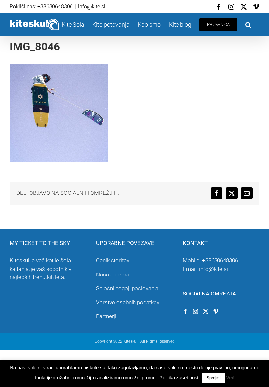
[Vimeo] (215, 311)
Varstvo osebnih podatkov (127, 302)
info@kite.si (91, 6)
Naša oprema (112, 274)
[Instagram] (195, 311)
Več (230, 377)
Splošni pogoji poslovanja (127, 288)
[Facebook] (185, 311)
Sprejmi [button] (213, 378)
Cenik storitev (112, 260)
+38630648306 (220, 260)
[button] (248, 24)
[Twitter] (205, 311)
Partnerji (106, 316)
